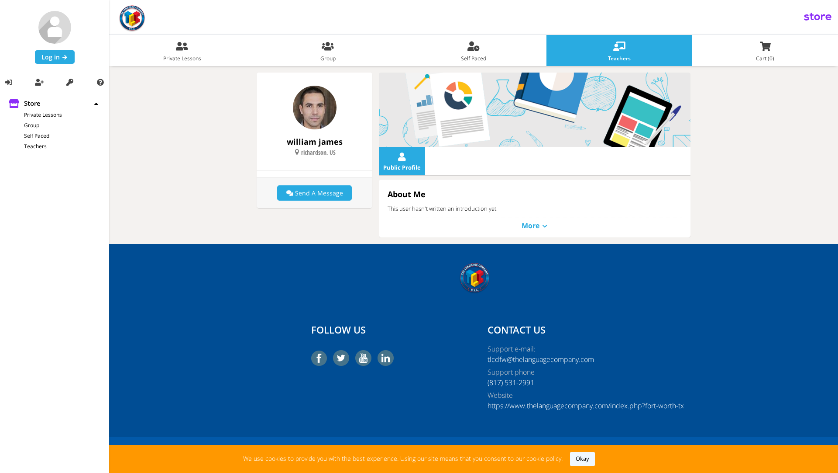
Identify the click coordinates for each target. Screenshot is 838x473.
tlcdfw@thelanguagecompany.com (541, 359)
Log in (51, 57)
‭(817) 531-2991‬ (511, 382)
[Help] (100, 82)
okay (582, 459)
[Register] (39, 82)
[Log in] (8, 82)
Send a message (318, 193)
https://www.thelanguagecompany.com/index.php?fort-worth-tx (562, 405)
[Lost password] (69, 82)
